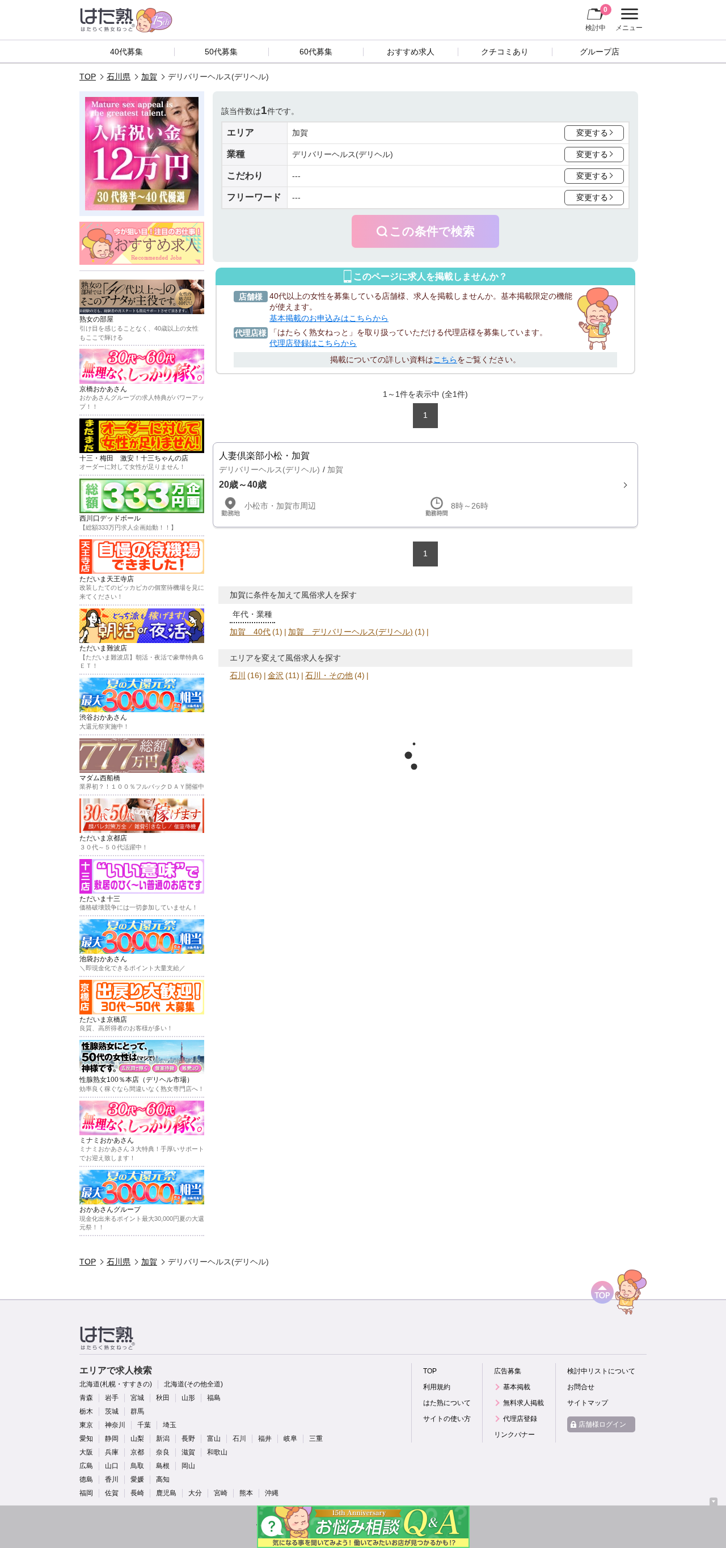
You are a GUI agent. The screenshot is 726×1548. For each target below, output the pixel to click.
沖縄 (271, 1493)
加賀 (149, 76)
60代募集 (315, 51)
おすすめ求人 (410, 51)
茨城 (112, 1411)
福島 (214, 1398)
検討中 (596, 18)
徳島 (86, 1479)
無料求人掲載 (523, 1403)
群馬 (137, 1411)
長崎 (137, 1493)
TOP (87, 76)
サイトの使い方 (447, 1419)
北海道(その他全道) (193, 1384)
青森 (86, 1398)
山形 (188, 1398)
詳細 (425, 485)
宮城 (137, 1398)
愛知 (86, 1439)
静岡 (112, 1439)
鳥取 (137, 1466)
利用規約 (436, 1387)
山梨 (137, 1439)
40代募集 (126, 51)
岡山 (188, 1466)
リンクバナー (514, 1435)
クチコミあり (505, 51)
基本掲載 (516, 1387)
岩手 (112, 1398)
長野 (188, 1439)
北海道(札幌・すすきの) (115, 1384)
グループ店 (599, 51)
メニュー (628, 21)
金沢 (276, 675)
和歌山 (217, 1452)
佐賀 (112, 1493)
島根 (163, 1466)
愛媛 (137, 1479)
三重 (316, 1439)
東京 (86, 1425)
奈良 (163, 1452)
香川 (112, 1479)
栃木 (86, 1411)
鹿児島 (166, 1493)
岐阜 (290, 1439)
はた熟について (447, 1403)
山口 (112, 1466)
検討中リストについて (601, 1371)
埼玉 (169, 1425)
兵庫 (112, 1452)
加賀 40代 (250, 631)
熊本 (246, 1493)
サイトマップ (587, 1403)
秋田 (163, 1398)
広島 (86, 1466)
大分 (195, 1493)
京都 (137, 1452)
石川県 (118, 76)
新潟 (163, 1439)
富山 (214, 1439)
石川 (238, 675)
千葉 (144, 1425)
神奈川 (115, 1425)
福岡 (86, 1493)
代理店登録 (520, 1419)
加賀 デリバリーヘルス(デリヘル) (350, 631)
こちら (445, 359)
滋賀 (188, 1452)
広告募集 (507, 1371)
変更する (592, 132)
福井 (265, 1439)
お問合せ (580, 1387)
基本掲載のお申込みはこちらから (329, 318)
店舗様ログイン (602, 1424)
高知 (163, 1479)
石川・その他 (329, 675)
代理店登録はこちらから (313, 343)
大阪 (86, 1452)
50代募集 (221, 51)
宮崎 (220, 1493)
